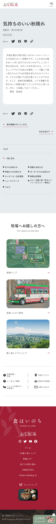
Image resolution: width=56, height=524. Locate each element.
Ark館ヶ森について (28, 453)
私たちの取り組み (28, 464)
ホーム (28, 447)
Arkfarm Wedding (26, 475)
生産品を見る (28, 469)
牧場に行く (28, 458)
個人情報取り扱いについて (12, 515)
